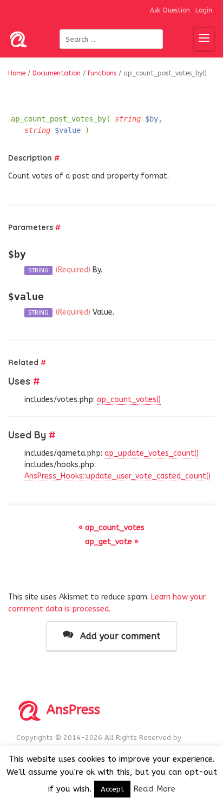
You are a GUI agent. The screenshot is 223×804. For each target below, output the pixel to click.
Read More (154, 789)
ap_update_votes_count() (151, 453)
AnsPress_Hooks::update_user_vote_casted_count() (117, 476)
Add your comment (118, 636)
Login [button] (203, 10)
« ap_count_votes (111, 527)
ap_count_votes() (129, 399)
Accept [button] (112, 789)
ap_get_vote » (112, 541)
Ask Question (170, 10)
